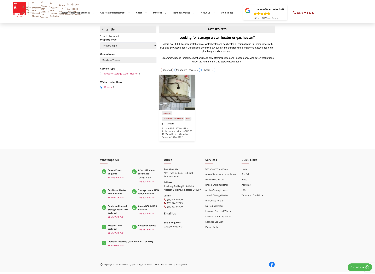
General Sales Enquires (115, 171)
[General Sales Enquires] (104, 171)
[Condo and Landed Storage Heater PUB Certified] (104, 207)
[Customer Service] (134, 227)
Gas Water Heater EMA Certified (117, 191)
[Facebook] (272, 264)
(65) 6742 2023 (305, 13)
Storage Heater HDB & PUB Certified (148, 191)
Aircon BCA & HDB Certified (147, 207)
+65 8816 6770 (115, 177)
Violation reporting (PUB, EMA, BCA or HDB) (130, 241)
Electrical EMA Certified (115, 227)
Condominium (167, 113)
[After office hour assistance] (134, 171)
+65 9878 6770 (146, 229)
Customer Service (147, 225)
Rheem (108, 87)
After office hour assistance (146, 171)
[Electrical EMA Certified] (104, 227)
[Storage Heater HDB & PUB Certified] (134, 191)
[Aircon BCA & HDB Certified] (134, 207)
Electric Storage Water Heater (121, 73)
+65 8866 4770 (115, 245)
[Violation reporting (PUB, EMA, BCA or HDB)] (104, 243)
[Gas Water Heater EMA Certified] (104, 191)
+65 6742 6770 (146, 181)
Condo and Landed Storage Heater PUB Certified (118, 209)
